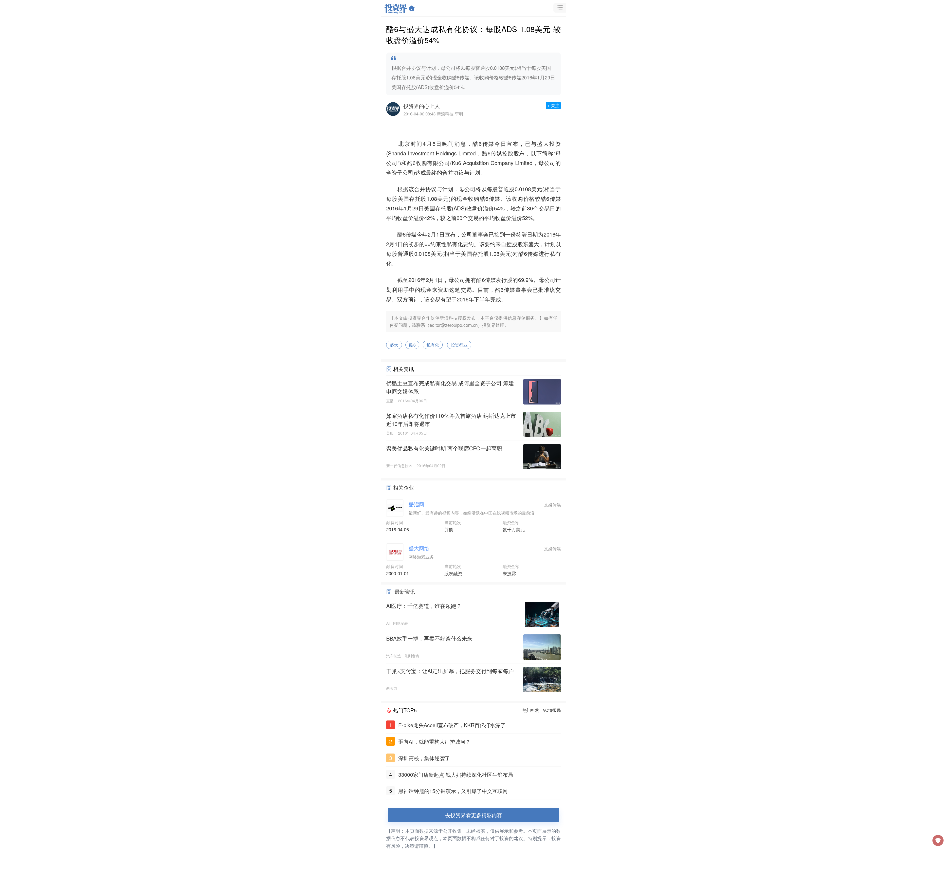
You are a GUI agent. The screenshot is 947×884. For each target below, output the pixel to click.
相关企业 (403, 487)
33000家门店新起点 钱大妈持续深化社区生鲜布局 (455, 774)
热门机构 (531, 710)
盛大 (543, 143)
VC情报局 (552, 710)
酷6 (412, 345)
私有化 (432, 345)
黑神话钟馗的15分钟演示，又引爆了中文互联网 (453, 790)
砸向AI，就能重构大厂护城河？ (434, 741)
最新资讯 (405, 591)
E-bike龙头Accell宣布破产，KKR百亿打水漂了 (452, 725)
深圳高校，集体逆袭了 (424, 758)
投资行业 (459, 345)
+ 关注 (553, 105)
